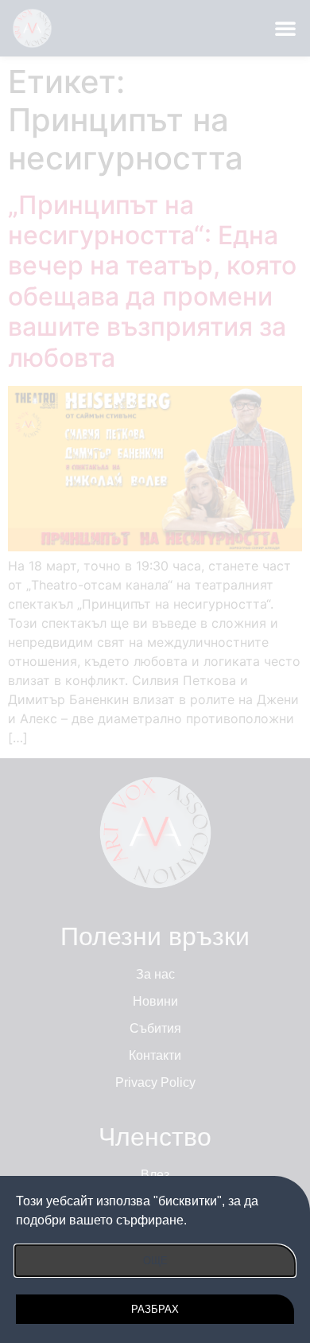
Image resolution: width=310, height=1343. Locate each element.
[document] (155, 671)
